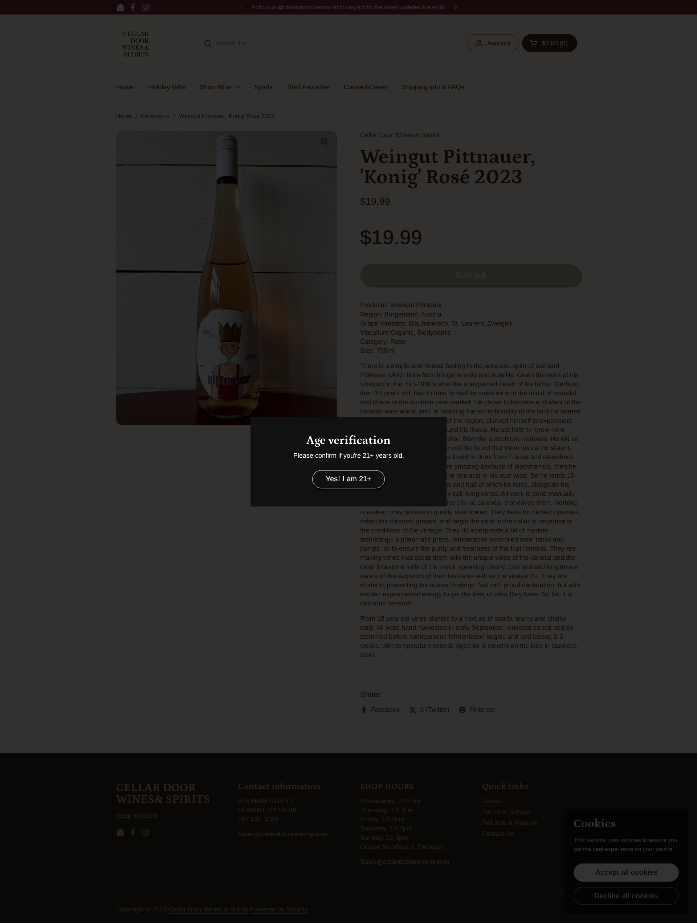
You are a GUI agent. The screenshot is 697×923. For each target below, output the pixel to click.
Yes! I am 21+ (348, 479)
